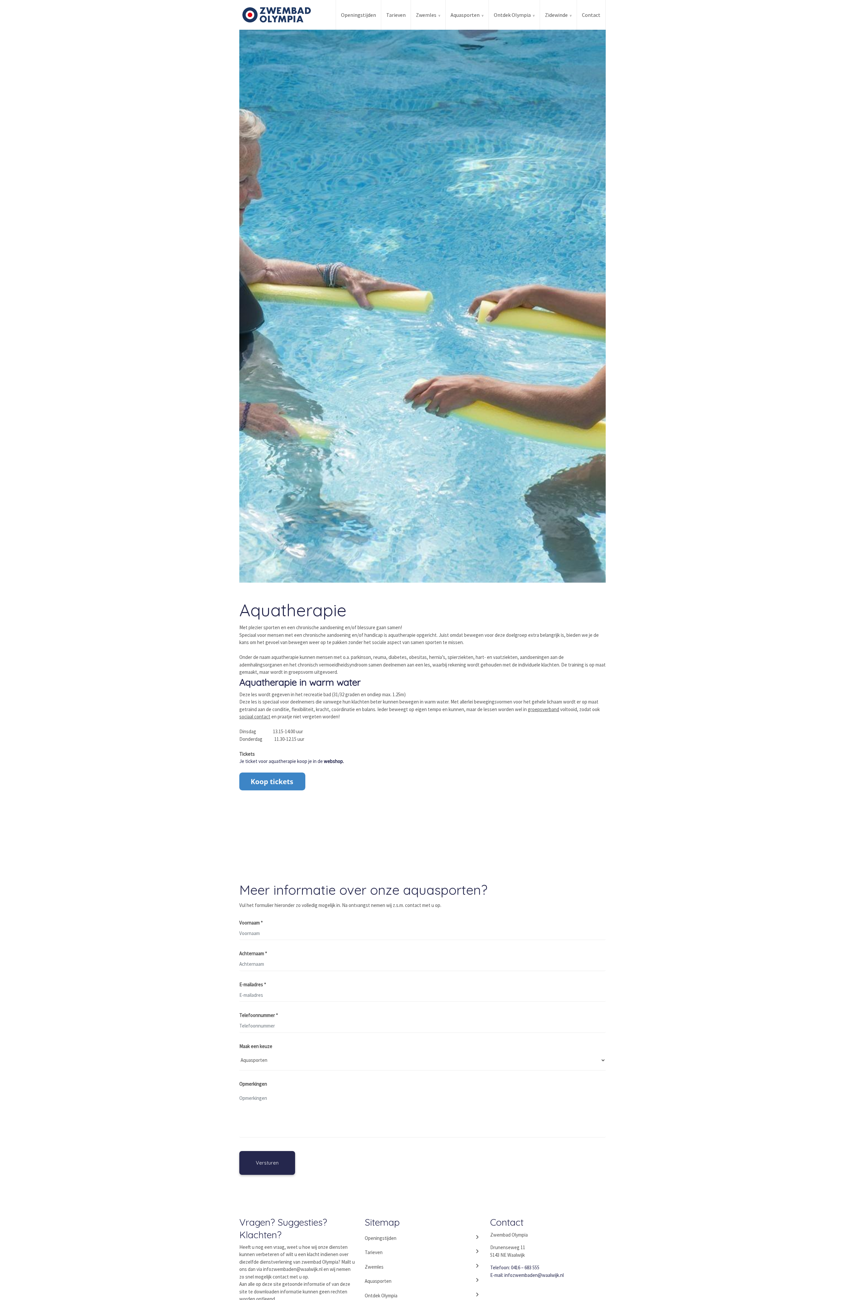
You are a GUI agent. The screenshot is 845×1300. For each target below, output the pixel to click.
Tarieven (396, 15)
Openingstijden (358, 15)
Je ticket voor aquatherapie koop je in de (291, 761)
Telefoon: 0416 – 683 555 (514, 1267)
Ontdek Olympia (512, 15)
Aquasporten (465, 15)
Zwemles (426, 15)
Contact (591, 15)
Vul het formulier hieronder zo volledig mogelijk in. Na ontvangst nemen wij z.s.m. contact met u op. (340, 905)
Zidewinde (556, 15)
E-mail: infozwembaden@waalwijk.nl (527, 1275)
